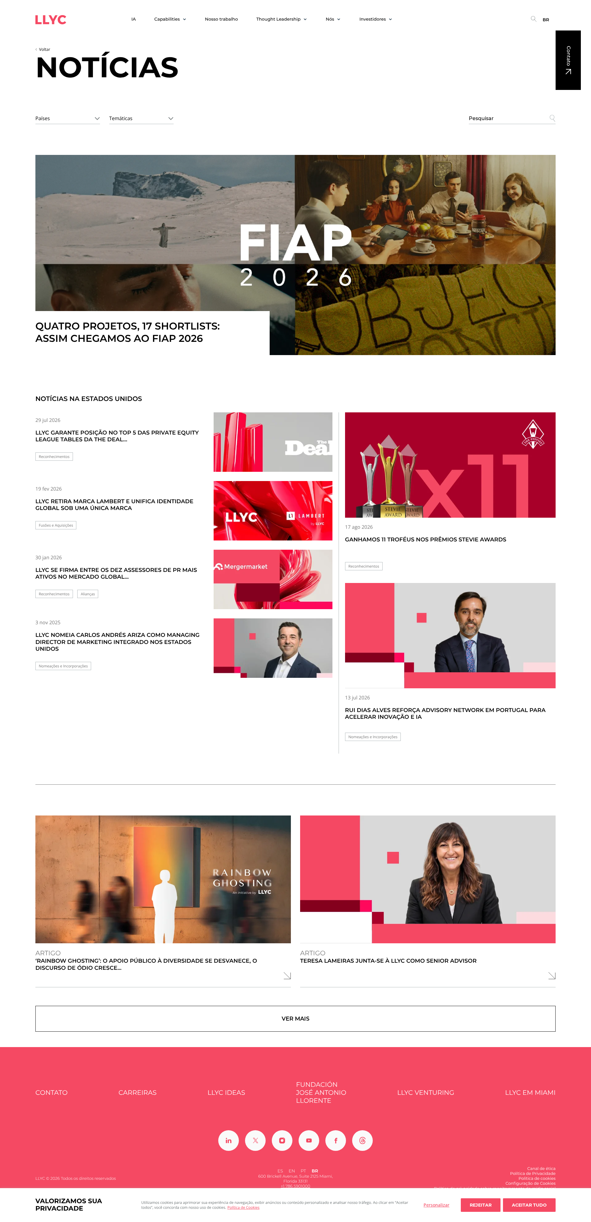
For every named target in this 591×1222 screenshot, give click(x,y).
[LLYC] (50, 19)
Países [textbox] (42, 118)
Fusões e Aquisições (56, 525)
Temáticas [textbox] (120, 118)
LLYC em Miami (530, 1093)
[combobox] (67, 117)
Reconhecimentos (54, 456)
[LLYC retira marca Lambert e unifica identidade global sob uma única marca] (273, 516)
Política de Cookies (243, 1207)
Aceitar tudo (529, 1205)
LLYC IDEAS (226, 1093)
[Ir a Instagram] (282, 1140)
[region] (295, 1205)
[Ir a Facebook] (335, 1140)
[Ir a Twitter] (255, 1140)
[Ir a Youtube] (309, 1140)
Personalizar (436, 1205)
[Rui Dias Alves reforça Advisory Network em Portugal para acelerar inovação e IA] (450, 635)
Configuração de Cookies (530, 1183)
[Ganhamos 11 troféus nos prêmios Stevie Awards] (450, 465)
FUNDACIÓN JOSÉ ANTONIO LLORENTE (321, 1093)
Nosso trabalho (221, 19)
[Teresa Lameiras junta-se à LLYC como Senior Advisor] (428, 879)
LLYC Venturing (425, 1093)
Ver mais (295, 1018)
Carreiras (138, 1093)
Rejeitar (481, 1205)
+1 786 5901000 (295, 1186)
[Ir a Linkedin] (228, 1140)
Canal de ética (541, 1168)
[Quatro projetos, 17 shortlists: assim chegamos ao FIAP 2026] (295, 255)
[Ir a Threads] (362, 1140)
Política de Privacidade (533, 1173)
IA (133, 19)
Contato (568, 56)
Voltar (44, 49)
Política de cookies (536, 1178)
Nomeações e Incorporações (63, 666)
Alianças (88, 594)
